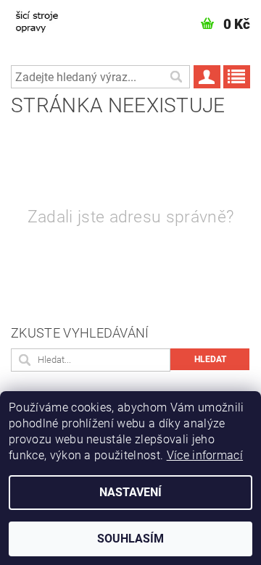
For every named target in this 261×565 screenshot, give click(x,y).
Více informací (205, 455)
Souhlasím (130, 538)
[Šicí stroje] (44, 19)
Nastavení (130, 492)
